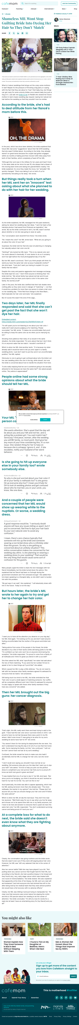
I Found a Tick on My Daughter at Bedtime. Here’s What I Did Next (39, 945)
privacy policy (66, 980)
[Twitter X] (61, 998)
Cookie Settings (34, 419)
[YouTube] (75, 998)
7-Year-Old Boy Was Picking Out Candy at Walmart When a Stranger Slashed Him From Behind (64, 81)
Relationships (7, 939)
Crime (57, 44)
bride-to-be (23, 95)
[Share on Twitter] (14, 33)
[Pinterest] (66, 998)
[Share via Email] (27, 33)
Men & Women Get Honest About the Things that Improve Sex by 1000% (65, 945)
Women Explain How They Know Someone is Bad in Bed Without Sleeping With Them (13, 947)
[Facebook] (57, 998)
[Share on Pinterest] (22, 33)
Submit (73, 976)
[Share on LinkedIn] (18, 33)
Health (32, 939)
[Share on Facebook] (9, 33)
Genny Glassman (64, 19)
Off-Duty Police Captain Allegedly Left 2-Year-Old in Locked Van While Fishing (65, 51)
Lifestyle (7, 14)
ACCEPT (45, 419)
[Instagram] (71, 998)
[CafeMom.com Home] (9, 3)
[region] (40, 417)
